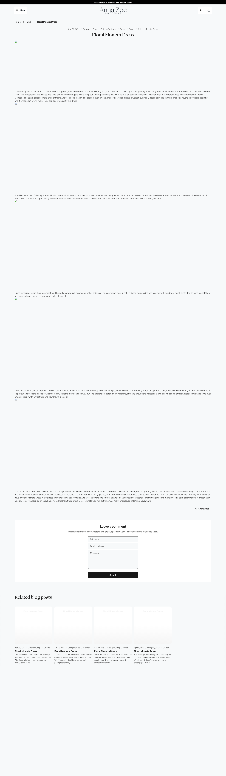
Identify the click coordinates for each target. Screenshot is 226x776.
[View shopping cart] (209, 10)
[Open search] (201, 10)
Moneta (18, 97)
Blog (29, 22)
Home (18, 22)
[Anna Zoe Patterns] (113, 11)
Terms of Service (144, 531)
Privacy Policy (125, 531)
